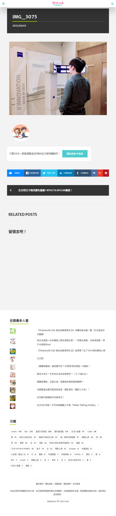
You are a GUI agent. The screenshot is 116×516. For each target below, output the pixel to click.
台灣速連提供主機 (71, 491)
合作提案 (76, 484)
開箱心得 (87, 437)
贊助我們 (67, 484)
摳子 (40, 449)
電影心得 (60, 449)
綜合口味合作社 (27, 437)
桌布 (55, 460)
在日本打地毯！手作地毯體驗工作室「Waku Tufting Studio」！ (68, 405)
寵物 (42, 454)
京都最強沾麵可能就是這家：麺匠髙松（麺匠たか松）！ (63, 389)
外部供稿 (66, 454)
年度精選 (53, 454)
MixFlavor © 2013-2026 (58, 501)
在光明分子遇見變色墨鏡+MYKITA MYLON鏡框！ (45, 190)
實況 (89, 454)
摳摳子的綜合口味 (48, 437)
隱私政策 (48, 484)
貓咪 (79, 443)
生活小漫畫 (77, 431)
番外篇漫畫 (61, 431)
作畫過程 (86, 449)
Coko (91, 431)
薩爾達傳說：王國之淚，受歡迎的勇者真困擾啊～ (60, 381)
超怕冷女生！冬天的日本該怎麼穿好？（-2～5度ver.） (63, 374)
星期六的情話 (43, 431)
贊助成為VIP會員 (75, 153)
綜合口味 (30, 491)
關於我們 (39, 484)
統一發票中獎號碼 (69, 437)
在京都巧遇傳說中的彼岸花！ (51, 397)
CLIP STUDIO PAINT (22, 449)
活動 (43, 443)
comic (16, 431)
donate (74, 449)
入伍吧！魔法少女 (19, 454)
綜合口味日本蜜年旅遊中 (61, 443)
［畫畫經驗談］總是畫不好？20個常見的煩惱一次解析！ (64, 366)
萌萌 (23, 443)
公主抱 (40, 358)
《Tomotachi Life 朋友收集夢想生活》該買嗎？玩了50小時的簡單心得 (71, 350)
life (29, 431)
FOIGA (78, 454)
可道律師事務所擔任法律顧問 (50, 491)
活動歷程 (58, 484)
